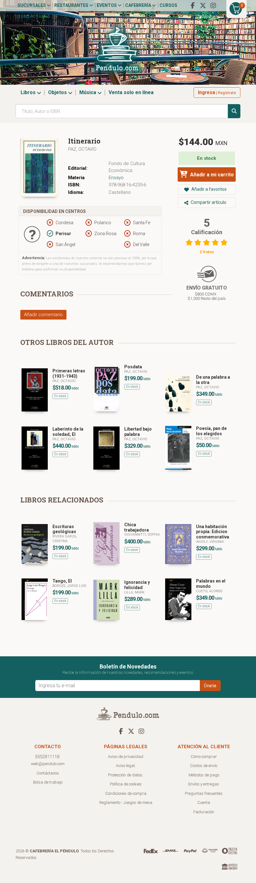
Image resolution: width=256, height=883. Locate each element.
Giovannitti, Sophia (142, 534)
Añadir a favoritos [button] (208, 189)
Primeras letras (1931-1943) (68, 373)
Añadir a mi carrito (211, 175)
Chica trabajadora (136, 527)
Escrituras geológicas (64, 529)
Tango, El (62, 580)
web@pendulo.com (48, 763)
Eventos (107, 5)
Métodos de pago (204, 775)
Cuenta (203, 802)
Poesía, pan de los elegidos (211, 431)
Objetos (58, 92)
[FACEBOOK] (192, 5)
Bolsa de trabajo (47, 782)
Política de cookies (126, 784)
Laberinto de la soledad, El (67, 431)
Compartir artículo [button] (208, 202)
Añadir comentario (43, 314)
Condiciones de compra (125, 793)
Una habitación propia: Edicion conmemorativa (212, 532)
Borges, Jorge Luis (69, 586)
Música (88, 92)
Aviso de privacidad (125, 756)
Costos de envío (203, 765)
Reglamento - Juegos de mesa (125, 802)
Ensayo (116, 177)
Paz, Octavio (82, 149)
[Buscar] (234, 111)
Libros (29, 92)
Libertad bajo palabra (138, 431)
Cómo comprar (204, 756)
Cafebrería (138, 5)
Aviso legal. (126, 765)
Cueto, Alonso (209, 591)
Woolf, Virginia (210, 542)
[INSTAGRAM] (213, 5)
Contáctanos (33, 16)
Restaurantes (71, 5)
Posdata (133, 366)
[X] (203, 5)
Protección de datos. (125, 775)
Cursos (168, 5)
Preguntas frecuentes (204, 793)
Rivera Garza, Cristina (64, 538)
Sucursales (32, 5)
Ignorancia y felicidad (137, 585)
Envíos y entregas (203, 784)
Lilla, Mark (134, 592)
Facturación (203, 812)
